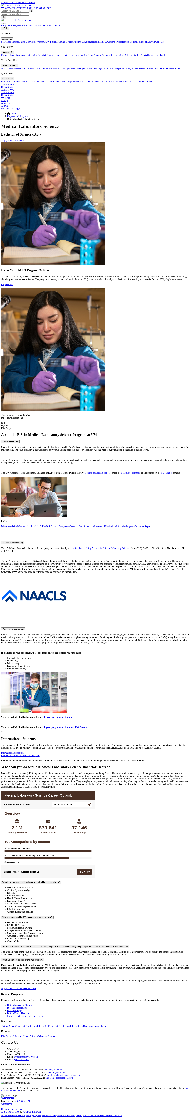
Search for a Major (10, 41)
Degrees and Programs (18, 116)
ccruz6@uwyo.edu (57, 1072)
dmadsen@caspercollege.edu (59, 1077)
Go (3, 17)
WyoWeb (5, 8)
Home (13, 113)
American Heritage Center (63, 68)
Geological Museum (85, 68)
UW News (147, 81)
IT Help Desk (91, 81)
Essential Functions (79, 526)
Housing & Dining (28, 55)
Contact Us (6, 1103)
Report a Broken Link (11, 1109)
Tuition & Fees (8, 1026)
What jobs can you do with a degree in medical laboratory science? (31, 882)
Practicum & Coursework (13, 629)
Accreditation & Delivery (12, 542)
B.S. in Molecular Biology (19, 1005)
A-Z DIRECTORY (10, 1112)
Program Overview (10, 441)
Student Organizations (104, 55)
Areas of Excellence (25, 68)
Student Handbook (28, 526)
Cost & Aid (38, 25)
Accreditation (100, 1026)
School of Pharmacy (130, 473)
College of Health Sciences (97, 473)
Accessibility (117, 1115)
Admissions (27, 25)
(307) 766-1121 (22, 1101)
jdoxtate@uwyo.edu (54, 1069)
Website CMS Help (133, 81)
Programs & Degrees (11, 25)
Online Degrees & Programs (32, 41)
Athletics (21, 8)
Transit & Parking (45, 55)
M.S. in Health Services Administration (25, 1016)
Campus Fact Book (156, 55)
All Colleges (158, 41)
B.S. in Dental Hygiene (18, 1013)
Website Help (20, 1115)
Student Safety (140, 55)
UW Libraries (52, 41)
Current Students (52, 25)
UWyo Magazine (116, 68)
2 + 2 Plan (41, 526)
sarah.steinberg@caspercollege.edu (63, 1075)
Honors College (129, 41)
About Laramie (8, 68)
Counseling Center (85, 55)
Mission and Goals (10, 526)
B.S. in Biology (14, 1010)
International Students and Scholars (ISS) (20, 755)
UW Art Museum (42, 68)
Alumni (28, 8)
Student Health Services (65, 55)
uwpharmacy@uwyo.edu (26, 1057)
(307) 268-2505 (21, 1059)
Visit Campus (7, 84)
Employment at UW (59, 1115)
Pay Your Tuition (9, 81)
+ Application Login (41, 8)
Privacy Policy (76, 1115)
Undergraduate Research (135, 68)
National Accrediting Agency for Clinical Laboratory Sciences (101, 548)
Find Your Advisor (44, 81)
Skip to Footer (28, 2)
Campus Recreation (10, 55)
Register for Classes (26, 81)
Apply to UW (7, 89)
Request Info (7, 87)
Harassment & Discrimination (97, 1115)
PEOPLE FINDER (32, 1112)
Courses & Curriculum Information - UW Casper (71, 1026)
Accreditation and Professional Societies (107, 526)
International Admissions (12, 753)
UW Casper (6, 1036)
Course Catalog (65, 41)
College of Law (144, 41)
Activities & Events (124, 55)
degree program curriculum (58, 717)
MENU (5, 28)
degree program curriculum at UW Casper (65, 727)
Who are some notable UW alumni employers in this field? (27, 917)
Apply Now (7, 140)
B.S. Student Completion (58, 526)
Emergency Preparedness (38, 1115)
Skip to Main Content (11, 2)
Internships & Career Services (108, 41)
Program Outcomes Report (138, 526)
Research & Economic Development (164, 68)
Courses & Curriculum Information (31, 1026)
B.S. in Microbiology (17, 1008)
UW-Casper (166, 473)
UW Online (18, 140)
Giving (13, 8)
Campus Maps (60, 81)
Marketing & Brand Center (111, 81)
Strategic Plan (101, 68)
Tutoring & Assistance (83, 41)
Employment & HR (76, 81)
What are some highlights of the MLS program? (22, 960)
